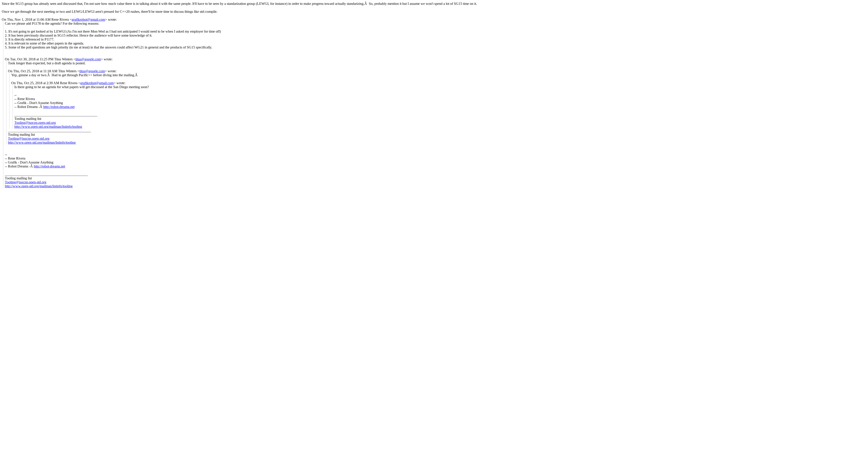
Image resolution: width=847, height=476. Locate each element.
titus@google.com (88, 59)
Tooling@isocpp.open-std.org (35, 123)
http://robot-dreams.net (59, 107)
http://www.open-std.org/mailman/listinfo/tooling (48, 126)
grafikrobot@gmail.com (88, 19)
